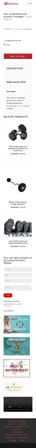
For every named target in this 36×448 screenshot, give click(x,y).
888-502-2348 (8, 306)
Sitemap (21, 440)
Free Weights (18, 17)
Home (6, 14)
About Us (11, 421)
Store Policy (22, 424)
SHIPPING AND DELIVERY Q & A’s (17, 435)
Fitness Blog (21, 421)
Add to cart (18, 56)
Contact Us (11, 424)
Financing (13, 440)
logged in (19, 106)
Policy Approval (17, 432)
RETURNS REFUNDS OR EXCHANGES (17, 437)
